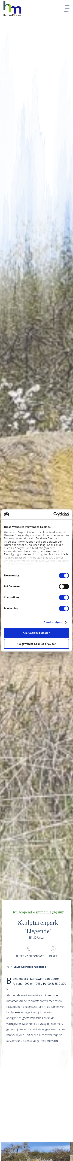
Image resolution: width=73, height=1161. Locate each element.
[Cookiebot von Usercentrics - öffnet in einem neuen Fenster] (53, 514)
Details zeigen (53, 622)
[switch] (64, 586)
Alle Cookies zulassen (36, 633)
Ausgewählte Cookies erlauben (37, 644)
